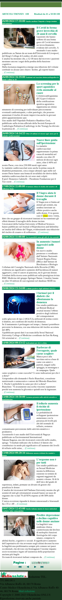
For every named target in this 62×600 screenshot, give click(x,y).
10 (48, 562)
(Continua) (9, 72)
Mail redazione (27, 591)
